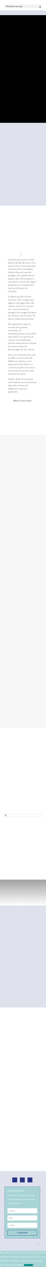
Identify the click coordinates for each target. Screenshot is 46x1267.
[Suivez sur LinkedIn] (29, 1179)
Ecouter (24, 1004)
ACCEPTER (28, 1265)
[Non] (34, 1265)
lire (24, 951)
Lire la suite (11, 108)
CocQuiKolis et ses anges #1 (21, 1090)
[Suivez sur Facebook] (22, 1179)
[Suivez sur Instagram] (14, 1179)
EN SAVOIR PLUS (19, 193)
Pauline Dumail (17, 1093)
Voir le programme (15, 1162)
